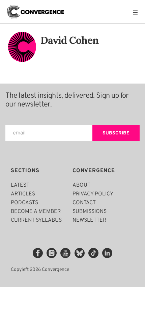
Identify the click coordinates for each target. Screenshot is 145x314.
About (81, 185)
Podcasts (24, 202)
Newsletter (89, 220)
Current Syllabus (36, 220)
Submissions (89, 211)
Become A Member (36, 211)
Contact (84, 202)
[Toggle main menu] (137, 12)
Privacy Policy (92, 194)
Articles (23, 194)
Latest (20, 185)
